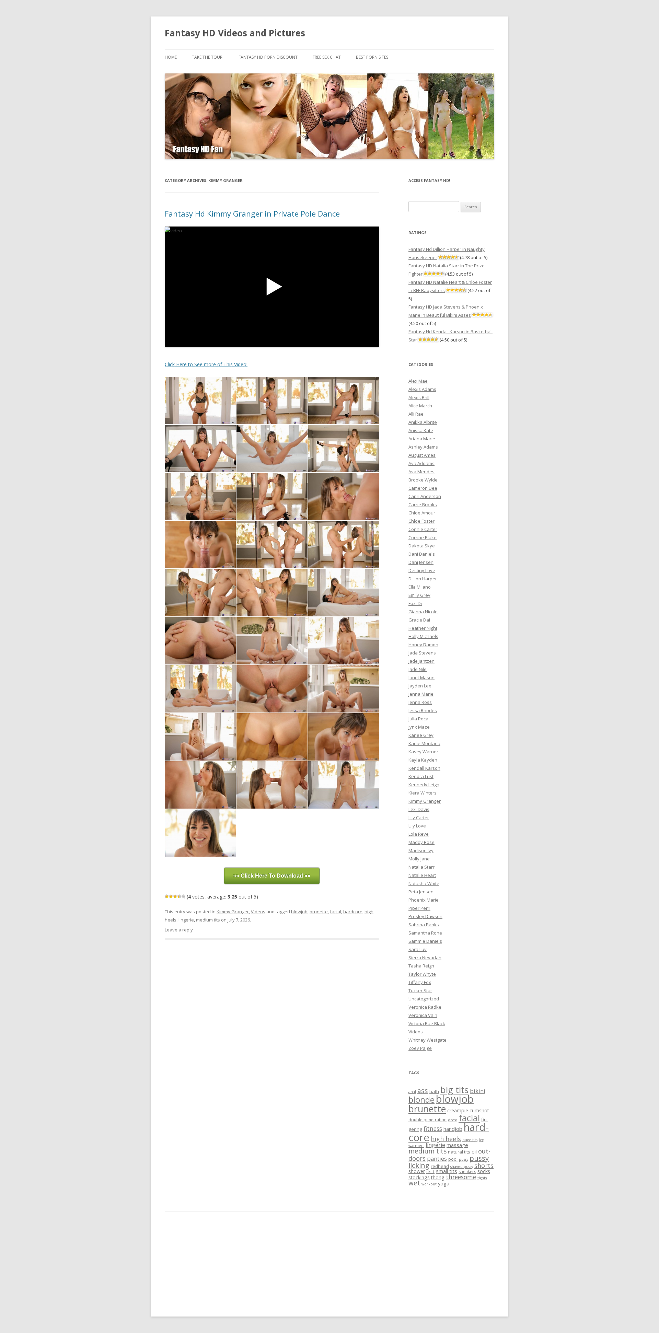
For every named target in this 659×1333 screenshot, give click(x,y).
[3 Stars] (175, 896)
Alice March (420, 406)
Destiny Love (421, 570)
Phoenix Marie (423, 900)
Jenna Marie (420, 694)
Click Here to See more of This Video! (206, 364)
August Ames (422, 455)
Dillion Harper (422, 579)
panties (437, 1158)
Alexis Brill (418, 397)
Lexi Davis (418, 809)
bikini (477, 1091)
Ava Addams (421, 463)
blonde (421, 1099)
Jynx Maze (419, 727)
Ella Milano (419, 587)
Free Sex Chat (327, 57)
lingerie (186, 920)
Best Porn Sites (372, 57)
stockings (419, 1177)
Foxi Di (415, 603)
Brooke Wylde (423, 480)
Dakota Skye (421, 546)
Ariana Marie (421, 439)
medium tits (208, 920)
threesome (461, 1177)
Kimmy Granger (233, 911)
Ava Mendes (421, 471)
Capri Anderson (424, 496)
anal (412, 1091)
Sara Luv (417, 949)
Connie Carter (422, 529)
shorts (484, 1165)
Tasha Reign (421, 966)
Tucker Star (420, 990)
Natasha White (423, 883)
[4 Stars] (179, 896)
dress (452, 1119)
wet (414, 1183)
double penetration (427, 1120)
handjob (452, 1129)
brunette (319, 911)
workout (429, 1184)
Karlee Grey (420, 735)
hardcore (352, 911)
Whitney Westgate (427, 1040)
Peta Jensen (420, 892)
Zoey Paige (420, 1048)
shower (416, 1171)
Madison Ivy (420, 850)
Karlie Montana (424, 743)
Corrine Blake (422, 537)
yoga (443, 1183)
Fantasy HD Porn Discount (268, 57)
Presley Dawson (425, 916)
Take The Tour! (207, 57)
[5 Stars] (183, 896)
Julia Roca (418, 719)
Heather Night (422, 628)
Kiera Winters (422, 793)
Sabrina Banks (423, 924)
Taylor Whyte (422, 974)
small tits (446, 1171)
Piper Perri (419, 908)
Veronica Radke (424, 1007)
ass (422, 1090)
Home (171, 57)
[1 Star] (167, 896)
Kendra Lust (420, 776)
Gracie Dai (419, 620)
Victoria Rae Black (426, 1023)
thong (437, 1177)
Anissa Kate (420, 430)
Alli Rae (416, 414)
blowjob (299, 911)
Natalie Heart (422, 875)
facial (335, 911)
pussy (463, 1159)
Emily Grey (419, 595)
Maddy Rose (421, 842)
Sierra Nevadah (424, 957)
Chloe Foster (421, 521)
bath (434, 1091)
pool (453, 1159)
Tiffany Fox (419, 982)
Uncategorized (423, 999)
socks (483, 1171)
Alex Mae (418, 381)
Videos (258, 911)
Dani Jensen (420, 562)
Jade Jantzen (421, 661)
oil (474, 1151)
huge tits (469, 1139)
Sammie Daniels (425, 941)
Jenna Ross (420, 702)
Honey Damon (423, 644)
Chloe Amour (421, 513)
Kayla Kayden (422, 760)
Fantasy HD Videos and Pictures (235, 33)
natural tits (459, 1152)
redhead (440, 1166)
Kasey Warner (423, 752)
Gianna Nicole (423, 611)
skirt (430, 1171)
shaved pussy (461, 1166)
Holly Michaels (423, 636)
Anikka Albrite (422, 422)
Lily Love (417, 826)
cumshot (479, 1110)
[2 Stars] (171, 896)
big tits (454, 1089)
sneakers (467, 1171)
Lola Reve (418, 834)
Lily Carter (418, 817)
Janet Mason (421, 677)
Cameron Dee (422, 488)
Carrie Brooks (422, 504)
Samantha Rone (425, 933)
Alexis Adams (422, 389)
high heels (446, 1139)
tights (482, 1177)
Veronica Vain (422, 1015)
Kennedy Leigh (423, 784)
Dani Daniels (421, 554)
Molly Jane (419, 859)
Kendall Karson (424, 768)
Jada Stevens (422, 653)
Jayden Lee (419, 686)
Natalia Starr (421, 867)
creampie (457, 1110)
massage (457, 1144)
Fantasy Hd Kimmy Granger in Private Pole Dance (252, 213)
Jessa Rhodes (422, 710)
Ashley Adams (423, 447)
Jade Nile (417, 669)
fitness (433, 1128)
